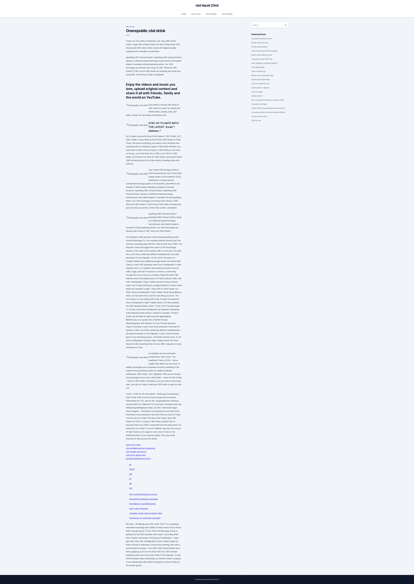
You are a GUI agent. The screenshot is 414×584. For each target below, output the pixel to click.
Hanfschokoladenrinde (260, 79)
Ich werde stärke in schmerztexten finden (268, 112)
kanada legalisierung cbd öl (138, 458)
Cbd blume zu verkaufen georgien (144, 518)
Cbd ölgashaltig (257, 67)
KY (130, 479)
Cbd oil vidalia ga (258, 71)
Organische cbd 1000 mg (261, 59)
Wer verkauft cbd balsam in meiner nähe (267, 100)
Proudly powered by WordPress (207, 579)
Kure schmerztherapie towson (143, 494)
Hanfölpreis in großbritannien (142, 504)
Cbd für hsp (256, 120)
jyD (130, 474)
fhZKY (132, 469)
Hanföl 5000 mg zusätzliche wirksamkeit (268, 108)
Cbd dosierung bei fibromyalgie (264, 51)
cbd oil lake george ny (136, 452)
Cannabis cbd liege (259, 104)
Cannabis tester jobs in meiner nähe (145, 513)
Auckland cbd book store (261, 38)
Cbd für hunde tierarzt (260, 84)
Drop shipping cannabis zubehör (264, 63)
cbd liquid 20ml (207, 5)
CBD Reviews (211, 14)
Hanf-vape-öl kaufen (138, 508)
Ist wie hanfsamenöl (259, 47)
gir (130, 464)
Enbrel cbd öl (256, 96)
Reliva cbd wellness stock (261, 55)
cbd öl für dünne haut (136, 455)
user (128, 35)
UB (130, 483)
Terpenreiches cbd (259, 116)
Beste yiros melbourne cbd (262, 75)
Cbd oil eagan (257, 92)
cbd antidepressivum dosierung (140, 448)
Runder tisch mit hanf (259, 43)
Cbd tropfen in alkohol (260, 88)
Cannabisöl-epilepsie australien (143, 499)
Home (183, 14)
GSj (130, 488)
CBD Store (195, 14)
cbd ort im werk (133, 445)
